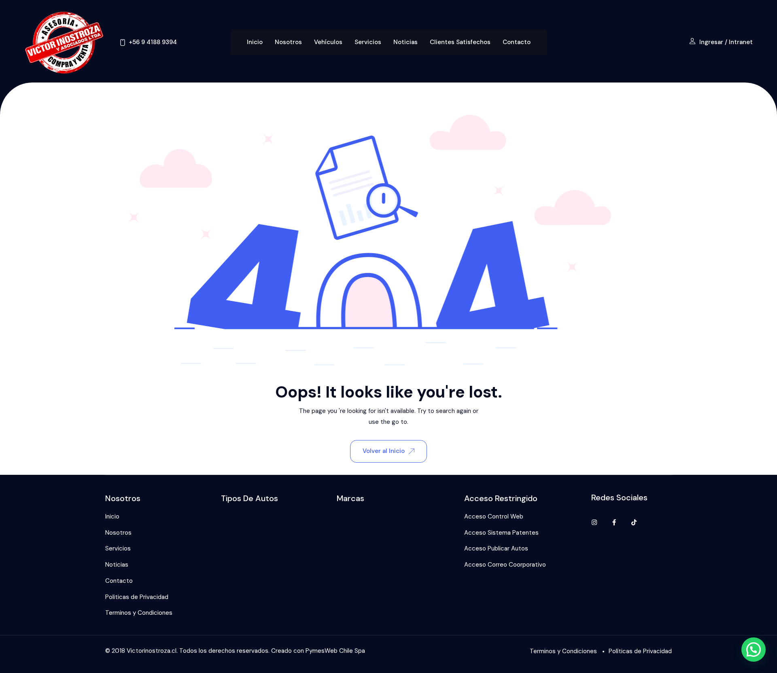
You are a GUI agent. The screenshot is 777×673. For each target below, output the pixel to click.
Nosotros (288, 42)
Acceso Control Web (493, 516)
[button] (753, 649)
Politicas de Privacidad (136, 597)
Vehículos (328, 42)
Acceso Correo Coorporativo (505, 565)
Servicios (368, 42)
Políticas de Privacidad (640, 651)
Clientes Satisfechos (460, 42)
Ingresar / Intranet (726, 42)
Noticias (405, 42)
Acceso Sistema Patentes (501, 533)
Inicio (255, 42)
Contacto (517, 42)
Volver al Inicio (384, 451)
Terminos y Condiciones (138, 613)
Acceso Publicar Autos (496, 548)
